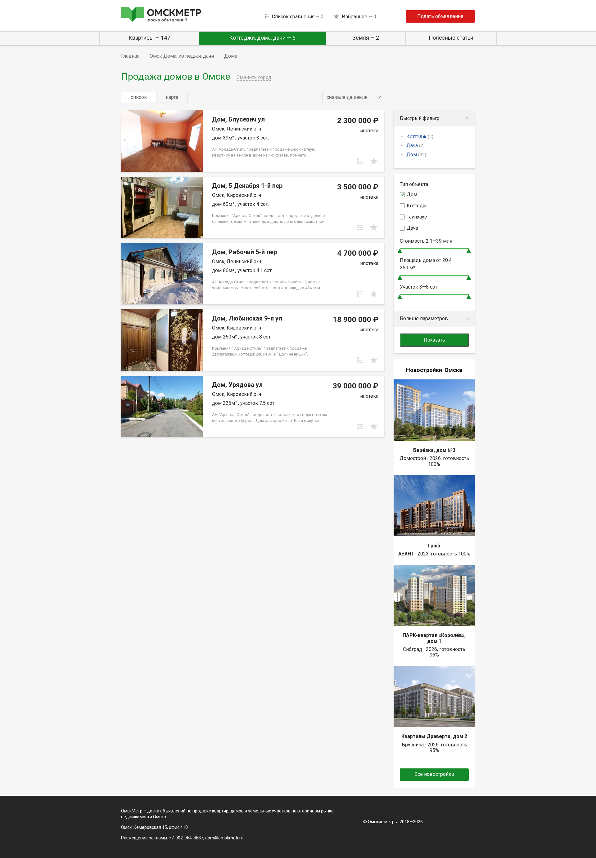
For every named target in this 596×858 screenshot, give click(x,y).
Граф (434, 546)
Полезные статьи (451, 37)
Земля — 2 (365, 37)
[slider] (399, 251)
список (139, 97)
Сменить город (254, 77)
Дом (416, 154)
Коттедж (419, 136)
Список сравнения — (297, 17)
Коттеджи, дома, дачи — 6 (262, 37)
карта (172, 97)
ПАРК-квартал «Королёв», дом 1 (434, 638)
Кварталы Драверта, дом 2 (434, 736)
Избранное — (359, 17)
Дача (415, 145)
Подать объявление (440, 16)
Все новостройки (434, 774)
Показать (434, 340)
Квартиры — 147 (149, 37)
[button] (353, 97)
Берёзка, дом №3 (434, 450)
